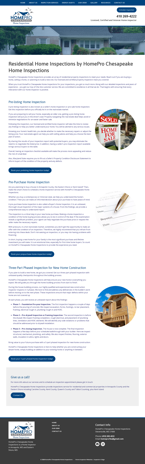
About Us (33, 3)
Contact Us (119, 3)
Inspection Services (49, 3)
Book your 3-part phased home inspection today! (32, 359)
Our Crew (82, 3)
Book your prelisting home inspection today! (30, 170)
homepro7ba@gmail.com (112, 439)
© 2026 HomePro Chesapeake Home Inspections (56, 459)
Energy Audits (68, 3)
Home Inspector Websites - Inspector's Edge (90, 459)
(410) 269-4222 (108, 436)
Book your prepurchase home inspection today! (31, 254)
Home (22, 3)
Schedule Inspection (126, 10)
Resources (105, 3)
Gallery (93, 3)
